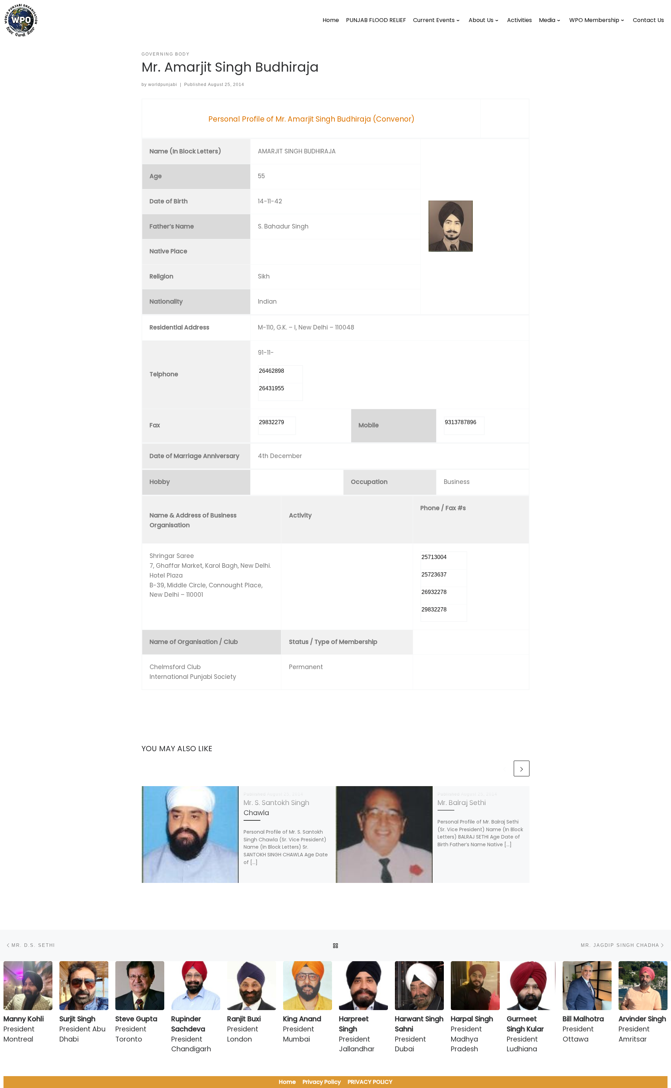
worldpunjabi (162, 84)
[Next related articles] (521, 768)
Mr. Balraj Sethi (462, 802)
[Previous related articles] (504, 768)
